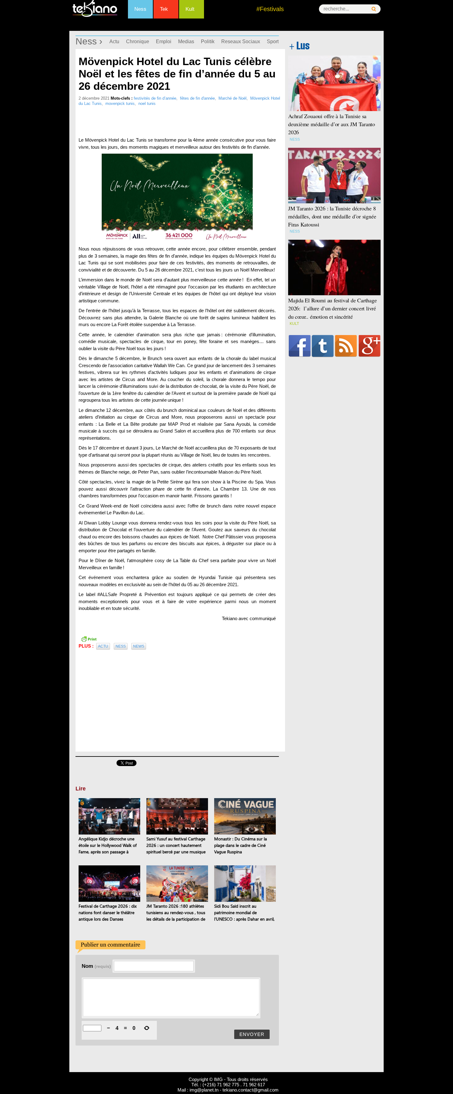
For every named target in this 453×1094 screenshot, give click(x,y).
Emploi (163, 41)
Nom (96, 966)
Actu (114, 41)
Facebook (299, 346)
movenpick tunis (120, 103)
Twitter (322, 346)
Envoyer (251, 1034)
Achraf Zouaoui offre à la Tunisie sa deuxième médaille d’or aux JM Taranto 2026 (331, 124)
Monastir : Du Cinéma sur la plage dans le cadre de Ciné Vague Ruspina (240, 845)
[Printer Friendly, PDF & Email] (89, 638)
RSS (345, 346)
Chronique (137, 41)
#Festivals (270, 9)
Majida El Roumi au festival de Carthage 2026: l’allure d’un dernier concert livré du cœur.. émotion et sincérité (332, 308)
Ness (140, 9)
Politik (207, 41)
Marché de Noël (232, 98)
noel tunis (147, 103)
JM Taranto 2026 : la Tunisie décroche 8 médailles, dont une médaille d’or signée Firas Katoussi (332, 216)
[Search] (374, 9)
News (138, 646)
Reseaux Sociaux (240, 41)
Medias (186, 41)
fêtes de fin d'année (197, 98)
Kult (190, 9)
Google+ (370, 346)
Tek (164, 9)
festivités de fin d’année (155, 98)
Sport (273, 41)
